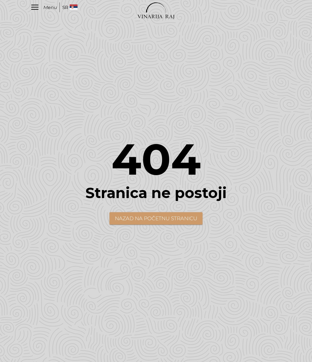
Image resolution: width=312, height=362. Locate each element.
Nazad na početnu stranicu (156, 218)
